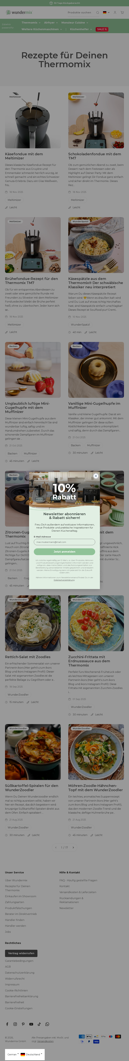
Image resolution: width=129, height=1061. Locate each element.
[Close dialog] (96, 476)
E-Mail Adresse (42, 536)
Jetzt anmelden (64, 551)
